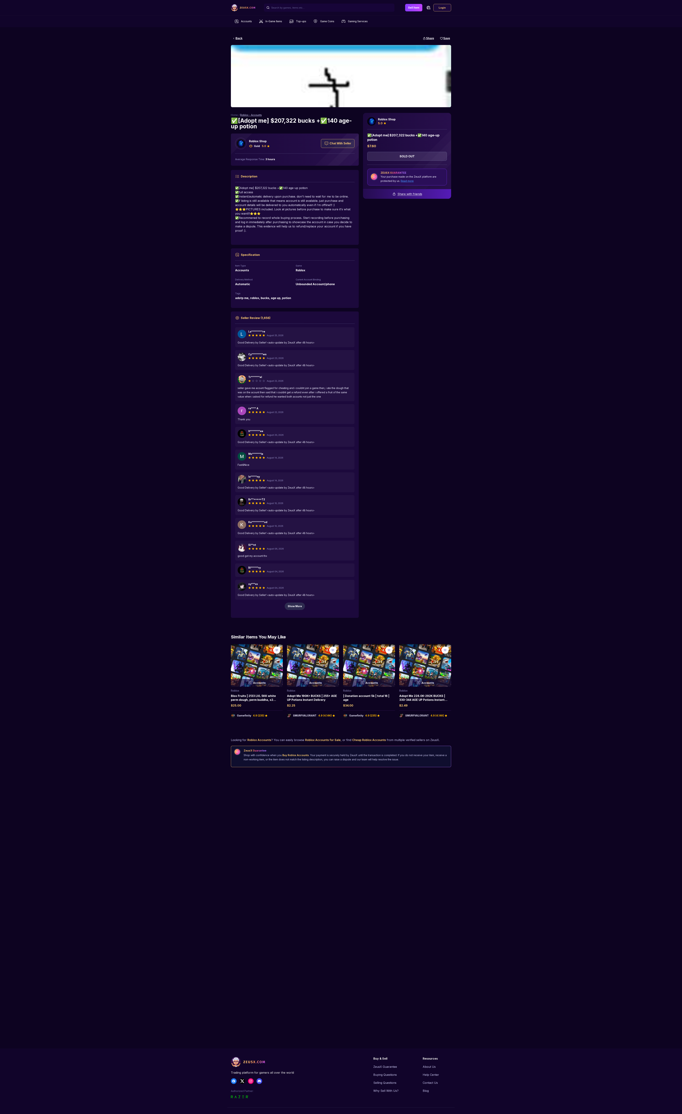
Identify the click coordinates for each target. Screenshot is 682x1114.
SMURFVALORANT (304, 715)
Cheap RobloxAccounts (369, 740)
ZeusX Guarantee (385, 1066)
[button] (428, 7)
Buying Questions (385, 1074)
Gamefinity (244, 715)
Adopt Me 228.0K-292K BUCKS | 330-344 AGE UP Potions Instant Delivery (422, 700)
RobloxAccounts (259, 740)
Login (442, 7)
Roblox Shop (258, 141)
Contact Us (430, 1082)
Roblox (235, 690)
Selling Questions (384, 1082)
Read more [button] (407, 180)
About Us (429, 1066)
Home (234, 114)
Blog (426, 1090)
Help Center (431, 1074)
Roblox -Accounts (251, 114)
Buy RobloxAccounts (295, 755)
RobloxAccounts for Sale (323, 740)
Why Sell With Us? (386, 1090)
